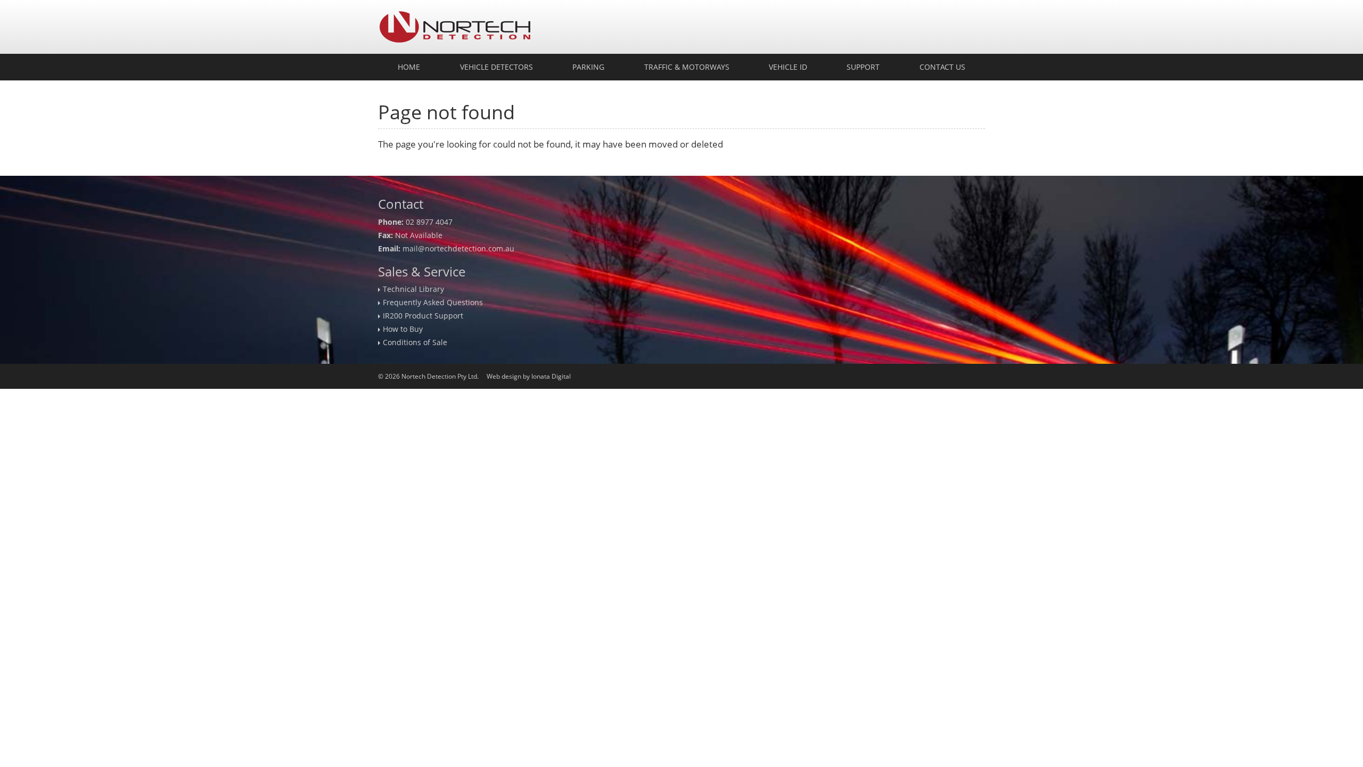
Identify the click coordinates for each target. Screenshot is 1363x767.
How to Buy (403, 329)
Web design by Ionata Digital (529, 376)
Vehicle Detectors (496, 67)
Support (863, 67)
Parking (588, 67)
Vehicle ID (788, 67)
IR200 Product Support (423, 316)
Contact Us (942, 67)
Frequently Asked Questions (433, 302)
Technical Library (413, 289)
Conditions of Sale (415, 342)
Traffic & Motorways (686, 67)
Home (409, 67)
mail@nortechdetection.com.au (458, 248)
